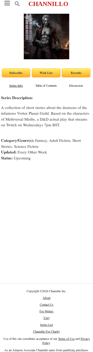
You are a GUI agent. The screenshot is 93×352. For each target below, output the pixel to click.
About (46, 298)
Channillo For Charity (46, 331)
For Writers (46, 311)
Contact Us (46, 304)
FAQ (47, 318)
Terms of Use (66, 338)
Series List (46, 324)
